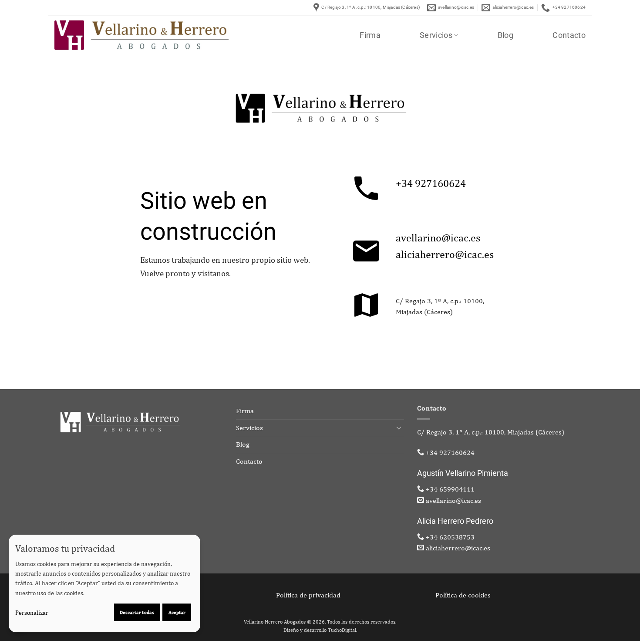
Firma (370, 35)
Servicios (436, 35)
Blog (505, 35)
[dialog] (104, 583)
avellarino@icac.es (438, 237)
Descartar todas (137, 612)
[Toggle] (399, 427)
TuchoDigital (342, 630)
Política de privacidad (308, 595)
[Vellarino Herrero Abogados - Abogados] (141, 35)
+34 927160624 (431, 183)
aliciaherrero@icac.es (445, 254)
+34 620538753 (450, 537)
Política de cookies (463, 595)
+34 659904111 (450, 489)
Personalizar (31, 612)
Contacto (569, 35)
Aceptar (176, 612)
